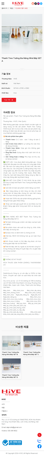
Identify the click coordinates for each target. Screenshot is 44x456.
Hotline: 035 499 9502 (9, 431)
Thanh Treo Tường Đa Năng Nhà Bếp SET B (10, 353)
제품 (11, 8)
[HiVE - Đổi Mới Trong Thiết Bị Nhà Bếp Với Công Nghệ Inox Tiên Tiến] (18, 3)
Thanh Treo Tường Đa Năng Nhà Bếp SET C (31, 353)
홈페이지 (4, 8)
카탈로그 (4, 411)
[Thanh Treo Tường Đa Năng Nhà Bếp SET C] (32, 343)
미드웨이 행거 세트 (21, 8)
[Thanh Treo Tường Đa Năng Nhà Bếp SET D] (11, 365)
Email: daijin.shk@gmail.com (12, 427)
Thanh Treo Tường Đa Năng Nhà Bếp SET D (10, 376)
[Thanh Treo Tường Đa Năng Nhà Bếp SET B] (11, 343)
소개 (3, 404)
